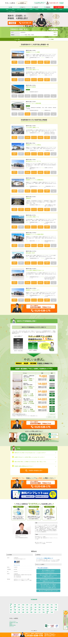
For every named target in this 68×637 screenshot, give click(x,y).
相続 (43, 9)
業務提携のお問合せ (13, 625)
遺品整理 (36, 9)
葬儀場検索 (48, 7)
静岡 (48, 607)
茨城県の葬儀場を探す (36, 470)
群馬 (48, 604)
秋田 (27, 604)
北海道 (11, 605)
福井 (31, 607)
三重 (56, 607)
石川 (27, 607)
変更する (55, 32)
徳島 (56, 609)
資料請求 (54, 9)
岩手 (19, 604)
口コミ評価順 (51, 39)
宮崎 (44, 612)
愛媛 (15, 612)
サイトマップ (12, 626)
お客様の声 (36, 7)
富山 (23, 607)
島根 (39, 609)
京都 (15, 609)
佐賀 (27, 612)
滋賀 (11, 609)
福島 (35, 604)
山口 (52, 609)
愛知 (52, 607)
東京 (11, 607)
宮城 (23, 604)
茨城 (39, 604)
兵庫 (23, 609)
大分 (39, 612)
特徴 (11, 7)
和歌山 (31, 610)
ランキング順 (17, 39)
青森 (15, 604)
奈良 (27, 609)
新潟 (19, 607)
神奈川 (15, 607)
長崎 (31, 612)
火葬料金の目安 (52, 414)
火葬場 (13, 9)
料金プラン (23, 7)
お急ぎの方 (60, 7)
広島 (48, 609)
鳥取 (35, 609)
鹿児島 (48, 612)
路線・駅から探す (53, 29)
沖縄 (52, 612)
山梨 (35, 607)
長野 (39, 607)
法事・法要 (19, 9)
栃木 (44, 604)
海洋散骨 (31, 9)
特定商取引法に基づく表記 (14, 622)
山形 (31, 604)
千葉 (56, 604)
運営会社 (60, 9)
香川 (11, 612)
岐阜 (44, 607)
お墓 (25, 9)
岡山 (44, 609)
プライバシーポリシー (13, 621)
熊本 (35, 612)
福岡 (23, 612)
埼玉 (52, 604)
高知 (19, 612)
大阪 (19, 609)
